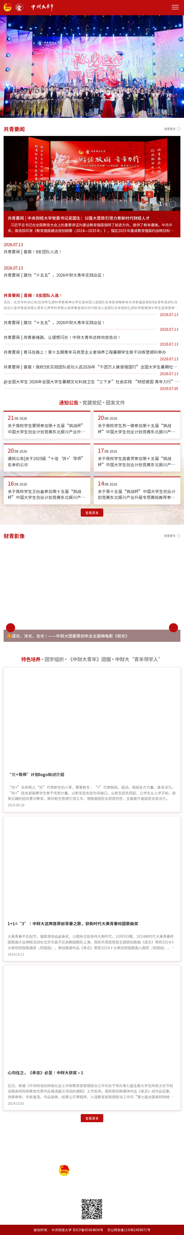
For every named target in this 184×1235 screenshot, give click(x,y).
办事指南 (98, 1138)
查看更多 (170, 129)
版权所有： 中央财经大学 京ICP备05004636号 (68, 1229)
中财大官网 (167, 1154)
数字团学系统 (122, 1138)
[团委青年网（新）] (85, 7)
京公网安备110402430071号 (128, 1229)
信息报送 (57, 1138)
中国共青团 (17, 1154)
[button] (153, 204)
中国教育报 (42, 1154)
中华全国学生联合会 (97, 1154)
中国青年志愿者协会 (135, 1154)
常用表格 (78, 1138)
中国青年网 (66, 1154)
